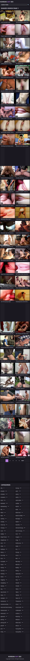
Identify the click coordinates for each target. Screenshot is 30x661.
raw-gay (19, 561)
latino (18, 497)
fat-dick (4, 570)
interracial (4, 613)
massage (19, 518)
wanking (19, 616)
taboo (18, 589)
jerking (3, 619)
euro (3, 558)
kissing (18, 488)
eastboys (4, 549)
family (3, 567)
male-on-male (20, 515)
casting (3, 518)
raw (18, 558)
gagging (4, 579)
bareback (4, 503)
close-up (4, 524)
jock (3, 628)
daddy (3, 534)
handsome (4, 601)
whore (18, 625)
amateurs (4, 497)
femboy (4, 573)
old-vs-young (20, 531)
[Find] (28, 5)
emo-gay (4, 555)
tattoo (18, 592)
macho (18, 506)
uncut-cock (19, 607)
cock (3, 531)
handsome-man (6, 604)
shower (18, 586)
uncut (18, 604)
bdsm (3, 512)
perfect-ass (19, 543)
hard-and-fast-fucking (6, 608)
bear (3, 515)
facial (3, 564)
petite (18, 546)
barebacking (5, 506)
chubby (4, 521)
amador (4, 491)
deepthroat (4, 540)
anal (3, 500)
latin (18, 491)
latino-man (19, 500)
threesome (19, 601)
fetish (3, 576)
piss (18, 549)
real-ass (19, 564)
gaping (3, 586)
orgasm (19, 537)
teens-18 (19, 598)
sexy (18, 579)
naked (18, 521)
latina (18, 494)
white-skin (19, 622)
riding (18, 570)
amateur (4, 494)
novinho (19, 524)
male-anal (19, 512)
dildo (3, 546)
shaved (18, 583)
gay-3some (4, 592)
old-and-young (20, 527)
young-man (19, 628)
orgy (18, 540)
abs (3, 488)
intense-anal (5, 610)
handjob (4, 598)
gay (3, 589)
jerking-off (4, 622)
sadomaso (19, 573)
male (18, 509)
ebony (3, 552)
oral (18, 534)
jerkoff (3, 625)
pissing (18, 552)
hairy (3, 595)
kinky (3, 631)
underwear (19, 610)
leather (18, 503)
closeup (4, 527)
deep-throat (5, 537)
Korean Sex (6, 2)
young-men (19, 631)
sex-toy (18, 576)
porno (18, 555)
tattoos (18, 595)
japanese (4, 616)
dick (3, 543)
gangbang (4, 583)
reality (18, 567)
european (4, 561)
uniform (19, 613)
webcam (19, 619)
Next (22, 460)
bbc (3, 509)
